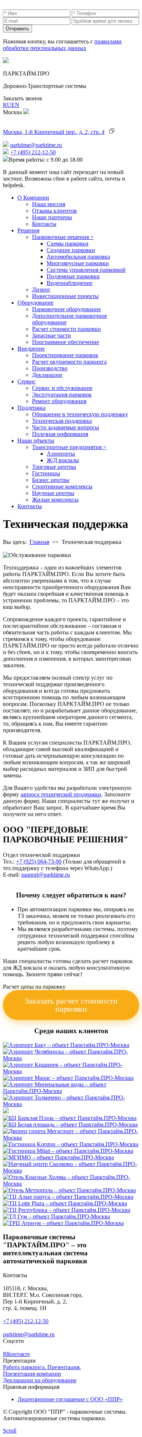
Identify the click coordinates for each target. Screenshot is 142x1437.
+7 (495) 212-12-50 (33, 152)
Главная (39, 542)
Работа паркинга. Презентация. (42, 1367)
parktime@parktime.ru (36, 145)
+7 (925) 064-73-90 (39, 861)
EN (15, 105)
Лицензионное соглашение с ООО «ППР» (70, 1399)
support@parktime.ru (45, 875)
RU (7, 105)
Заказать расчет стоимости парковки (71, 1004)
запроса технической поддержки (60, 794)
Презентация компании (32, 1374)
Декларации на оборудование (39, 1380)
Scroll (9, 1431)
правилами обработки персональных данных (62, 44)
